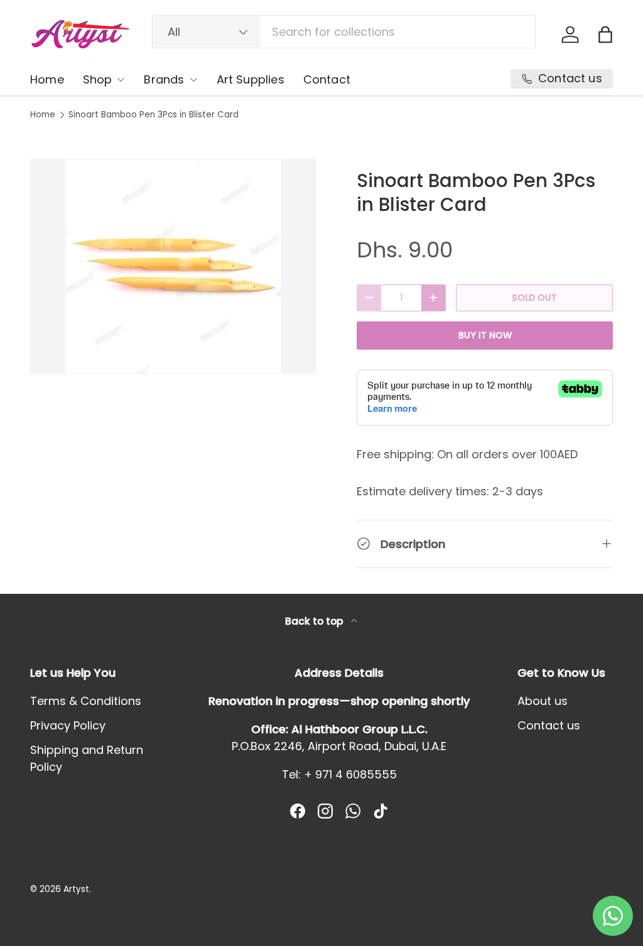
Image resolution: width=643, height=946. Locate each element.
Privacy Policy (67, 725)
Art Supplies (250, 79)
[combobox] (344, 32)
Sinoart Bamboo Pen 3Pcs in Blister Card (153, 114)
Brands (164, 79)
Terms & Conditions (85, 701)
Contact (326, 79)
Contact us (548, 725)
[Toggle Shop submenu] (120, 79)
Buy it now (485, 335)
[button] (605, 34)
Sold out (534, 297)
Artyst (76, 889)
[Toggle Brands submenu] (193, 79)
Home (47, 79)
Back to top (315, 621)
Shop (97, 79)
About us (542, 701)
